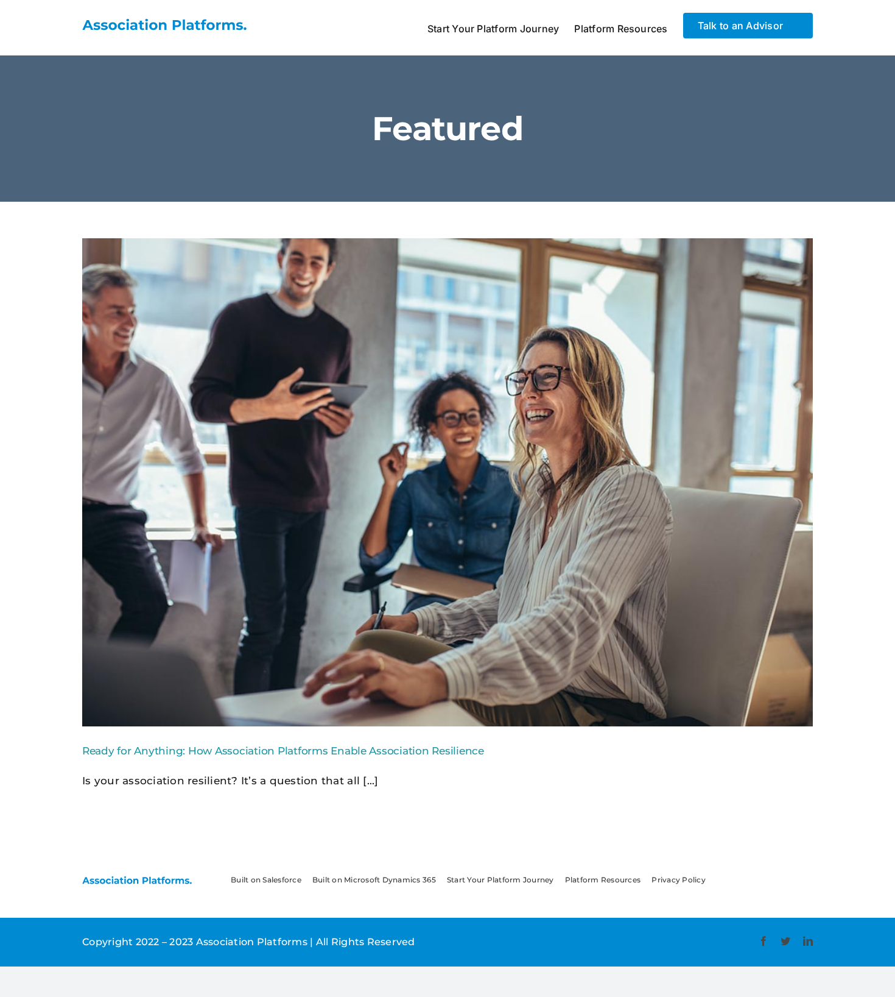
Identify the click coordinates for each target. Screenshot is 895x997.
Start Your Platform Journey (500, 879)
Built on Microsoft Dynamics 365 (374, 879)
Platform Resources (603, 879)
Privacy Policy (678, 879)
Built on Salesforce (266, 879)
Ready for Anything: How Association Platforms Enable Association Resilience (283, 751)
